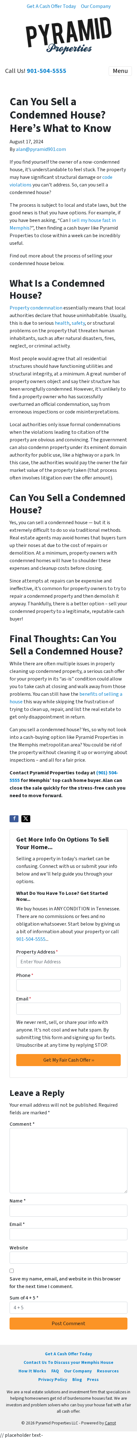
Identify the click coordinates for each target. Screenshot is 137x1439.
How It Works (32, 1371)
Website (19, 1247)
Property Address (37, 951)
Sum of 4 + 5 (24, 1297)
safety (78, 323)
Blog (77, 1380)
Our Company (96, 6)
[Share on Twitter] (25, 818)
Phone (24, 975)
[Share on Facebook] (14, 818)
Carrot (110, 1423)
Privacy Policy (52, 1380)
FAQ (55, 1371)
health (62, 323)
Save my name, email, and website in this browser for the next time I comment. (65, 1282)
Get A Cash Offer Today (51, 6)
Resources (108, 1371)
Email (23, 998)
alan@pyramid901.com (41, 149)
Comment (22, 1124)
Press (93, 1380)
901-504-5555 (46, 71)
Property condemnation (36, 307)
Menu (120, 71)
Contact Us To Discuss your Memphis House (68, 1362)
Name (18, 1200)
